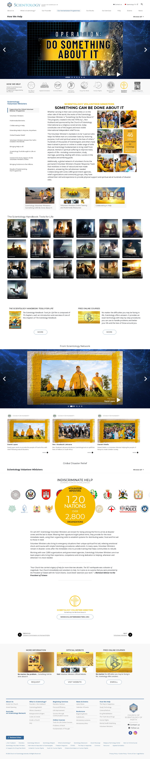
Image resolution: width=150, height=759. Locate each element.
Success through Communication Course (60, 715)
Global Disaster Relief (17, 135)
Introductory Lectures (83, 720)
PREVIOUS (26, 633)
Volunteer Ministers (16, 116)
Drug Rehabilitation (106, 714)
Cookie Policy (123, 753)
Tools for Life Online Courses (62, 722)
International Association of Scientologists (40, 745)
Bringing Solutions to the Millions (21, 164)
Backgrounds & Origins (36, 714)
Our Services (106, 10)
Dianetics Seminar (59, 704)
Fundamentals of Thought (61, 729)
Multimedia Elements (17, 120)
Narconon (106, 745)
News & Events (82, 702)
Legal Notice (140, 753)
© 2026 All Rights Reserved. (23, 753)
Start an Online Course (130, 743)
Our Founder (46, 10)
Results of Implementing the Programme (18, 169)
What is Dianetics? (35, 710)
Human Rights (104, 720)
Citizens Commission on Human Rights (36, 635)
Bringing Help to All (16, 146)
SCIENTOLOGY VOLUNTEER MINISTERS (75, 610)
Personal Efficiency (59, 707)
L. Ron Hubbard (10, 743)
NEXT (125, 633)
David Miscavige (95, 743)
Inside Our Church (12, 704)
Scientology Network (33, 743)
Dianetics (21, 743)
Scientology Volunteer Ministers (17, 103)
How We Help (14, 16)
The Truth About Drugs (107, 717)
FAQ (119, 10)
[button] (67, 77)
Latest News (80, 704)
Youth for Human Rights (54, 748)
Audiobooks (80, 717)
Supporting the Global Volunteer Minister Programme (21, 110)
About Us (10, 10)
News (140, 10)
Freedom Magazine (61, 745)
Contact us (118, 4)
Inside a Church (34, 720)
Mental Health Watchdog (108, 723)
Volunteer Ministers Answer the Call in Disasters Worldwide (23, 140)
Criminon (97, 745)
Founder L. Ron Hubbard (37, 704)
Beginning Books (81, 714)
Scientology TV (131, 4)
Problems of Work (59, 725)
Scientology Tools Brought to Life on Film (23, 152)
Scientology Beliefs (35, 707)
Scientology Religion (49, 743)
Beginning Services (60, 702)
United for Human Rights (36, 748)
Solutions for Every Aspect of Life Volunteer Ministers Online (21, 158)
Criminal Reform (105, 710)
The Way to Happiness (107, 704)
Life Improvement (58, 710)
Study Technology (105, 707)
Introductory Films (82, 723)
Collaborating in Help (17, 125)
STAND (72, 745)
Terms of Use (132, 753)
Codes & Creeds (34, 717)
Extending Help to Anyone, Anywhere (23, 130)
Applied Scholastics (118, 745)
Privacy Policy (113, 753)
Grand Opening (11, 707)
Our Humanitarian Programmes (68, 10)
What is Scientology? (27, 10)
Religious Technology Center (111, 743)
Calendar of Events (82, 707)
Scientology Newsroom (80, 743)
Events (129, 10)
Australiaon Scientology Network (16, 712)
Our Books (90, 10)
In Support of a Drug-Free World (15, 748)
